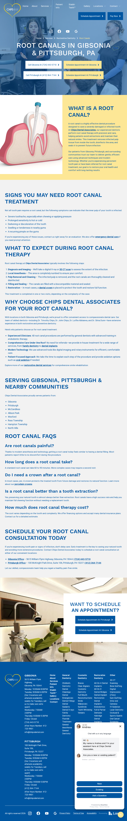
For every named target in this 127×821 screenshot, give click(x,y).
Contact (54, 702)
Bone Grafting (116, 686)
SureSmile (82, 707)
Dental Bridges (100, 692)
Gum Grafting (115, 698)
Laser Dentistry (116, 710)
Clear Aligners (84, 686)
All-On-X (97, 689)
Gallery (87, 6)
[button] (46, 6)
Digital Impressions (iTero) (115, 692)
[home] (12, 10)
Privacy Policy (65, 813)
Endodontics (99, 707)
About (34, 6)
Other (112, 675)
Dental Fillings (68, 701)
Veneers (81, 712)
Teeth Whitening (85, 710)
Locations (54, 699)
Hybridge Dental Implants (98, 718)
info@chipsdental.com (34, 732)
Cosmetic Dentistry (82, 676)
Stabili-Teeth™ (72, 6)
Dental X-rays (68, 710)
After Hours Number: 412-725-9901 (36, 727)
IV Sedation (115, 707)
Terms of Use (78, 813)
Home (25, 6)
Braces (81, 683)
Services (49, 38)
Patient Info (59, 6)
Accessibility (91, 813)
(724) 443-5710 (32, 722)
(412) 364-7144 (32, 788)
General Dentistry (66, 676)
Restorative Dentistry (66, 38)
